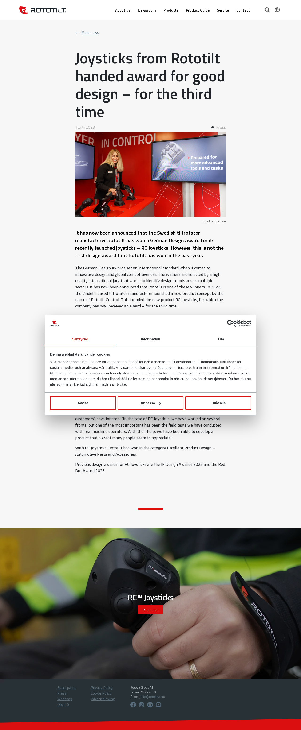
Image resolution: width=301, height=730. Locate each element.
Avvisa (83, 403)
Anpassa (148, 403)
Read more (150, 609)
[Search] (268, 9)
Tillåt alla (218, 403)
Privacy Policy (102, 687)
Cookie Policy (101, 693)
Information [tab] (150, 339)
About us (122, 10)
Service (223, 10)
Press (62, 693)
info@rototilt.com (153, 696)
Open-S (63, 704)
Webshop (64, 699)
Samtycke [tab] (80, 339)
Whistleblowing (103, 699)
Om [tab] (221, 339)
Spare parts (66, 687)
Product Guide (198, 10)
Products (170, 10)
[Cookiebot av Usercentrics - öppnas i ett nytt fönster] (230, 323)
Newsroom (147, 10)
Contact (243, 10)
